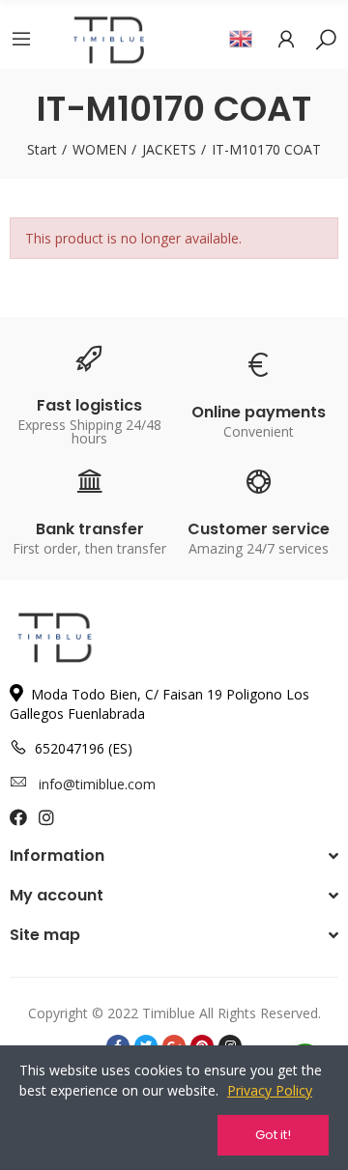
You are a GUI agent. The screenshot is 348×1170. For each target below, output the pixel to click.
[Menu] (21, 39)
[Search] (325, 39)
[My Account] (286, 39)
